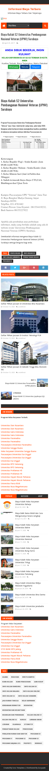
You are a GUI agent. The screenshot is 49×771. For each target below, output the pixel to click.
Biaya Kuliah (15, 253)
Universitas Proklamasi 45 (11, 470)
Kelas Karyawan (28, 701)
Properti (27, 743)
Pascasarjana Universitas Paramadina (16, 445)
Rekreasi (38, 743)
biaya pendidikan (23, 682)
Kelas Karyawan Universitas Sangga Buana (18, 451)
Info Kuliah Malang (10, 691)
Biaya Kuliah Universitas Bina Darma (30, 595)
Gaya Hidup (38, 682)
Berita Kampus (28, 677)
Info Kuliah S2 (29, 253)
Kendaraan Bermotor (11, 705)
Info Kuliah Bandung (11, 686)
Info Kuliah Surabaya (11, 257)
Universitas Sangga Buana (12, 448)
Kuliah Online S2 (9, 720)
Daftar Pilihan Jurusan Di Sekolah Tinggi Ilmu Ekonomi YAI (23, 368)
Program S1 (7, 738)
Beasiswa (15, 677)
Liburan (5, 724)
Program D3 (35, 734)
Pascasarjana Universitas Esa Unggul (16, 454)
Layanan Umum (36, 720)
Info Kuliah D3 (30, 686)
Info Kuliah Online (31, 691)
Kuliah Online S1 (34, 715)
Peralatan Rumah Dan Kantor (14, 734)
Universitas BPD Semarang (12, 464)
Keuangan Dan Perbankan (13, 715)
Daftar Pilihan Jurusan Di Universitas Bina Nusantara (22, 304)
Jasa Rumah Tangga (10, 701)
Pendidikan (28, 729)
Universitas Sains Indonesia (12, 432)
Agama (5, 677)
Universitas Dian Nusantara (12, 425)
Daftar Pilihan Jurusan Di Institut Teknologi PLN (21, 335)
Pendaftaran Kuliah (31, 257)
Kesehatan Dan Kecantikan (13, 710)
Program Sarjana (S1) (11, 743)
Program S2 (7, 261)
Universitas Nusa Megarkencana (14, 487)
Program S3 (34, 738)
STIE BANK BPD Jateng (11, 649)
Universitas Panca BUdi (10, 483)
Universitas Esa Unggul (10, 461)
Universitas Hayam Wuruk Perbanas (15, 477)
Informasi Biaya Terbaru (24, 9)
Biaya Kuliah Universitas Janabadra (29, 606)
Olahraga (17, 724)
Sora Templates (19, 768)
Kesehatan (28, 705)
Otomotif (28, 724)
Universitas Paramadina (10, 438)
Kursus (23, 720)
